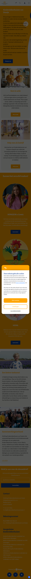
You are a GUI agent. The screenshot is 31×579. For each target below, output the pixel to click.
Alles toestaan (15, 300)
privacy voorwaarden (20, 282)
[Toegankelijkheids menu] (29, 577)
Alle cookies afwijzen (15, 310)
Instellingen (15, 306)
